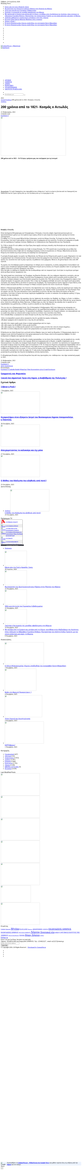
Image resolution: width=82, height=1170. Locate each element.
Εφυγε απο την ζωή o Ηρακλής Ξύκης (17, 7)
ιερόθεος (42, 935)
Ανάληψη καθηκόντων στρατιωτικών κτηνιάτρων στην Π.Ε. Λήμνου (26, 18)
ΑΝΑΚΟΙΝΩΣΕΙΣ (11, 87)
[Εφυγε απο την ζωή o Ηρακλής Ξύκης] (16, 565)
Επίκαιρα (8, 761)
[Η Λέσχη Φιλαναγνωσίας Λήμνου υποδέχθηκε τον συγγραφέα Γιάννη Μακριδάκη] (24, 664)
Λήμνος (7, 765)
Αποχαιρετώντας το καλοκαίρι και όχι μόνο (22, 450)
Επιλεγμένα (8, 763)
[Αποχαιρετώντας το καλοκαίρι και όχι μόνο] (20, 446)
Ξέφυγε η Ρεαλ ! (10, 21)
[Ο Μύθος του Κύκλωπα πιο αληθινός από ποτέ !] (20, 476)
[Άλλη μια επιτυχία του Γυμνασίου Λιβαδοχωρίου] (16, 604)
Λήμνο (9, 1164)
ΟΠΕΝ (57, 932)
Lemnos (3, 929)
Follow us (4, 937)
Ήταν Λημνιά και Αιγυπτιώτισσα (17, 719)
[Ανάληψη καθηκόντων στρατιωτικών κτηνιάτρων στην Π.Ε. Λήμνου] (20, 884)
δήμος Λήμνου (32, 935)
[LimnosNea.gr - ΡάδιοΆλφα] (10, 46)
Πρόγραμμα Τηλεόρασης (12, 545)
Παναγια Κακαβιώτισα (13, 935)
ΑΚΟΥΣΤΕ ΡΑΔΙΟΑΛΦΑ (13, 89)
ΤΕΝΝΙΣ (22, 935)
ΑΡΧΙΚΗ (8, 80)
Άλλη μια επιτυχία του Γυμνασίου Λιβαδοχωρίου (20, 10)
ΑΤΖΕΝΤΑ (45, 929)
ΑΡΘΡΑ (7, 84)
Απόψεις (8, 100)
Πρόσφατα (8, 548)
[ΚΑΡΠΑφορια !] (24, 743)
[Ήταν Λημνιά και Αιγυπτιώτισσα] (23, 716)
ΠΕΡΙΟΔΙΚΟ (9, 85)
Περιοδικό (8, 768)
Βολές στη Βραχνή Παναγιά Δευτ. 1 (18, 692)
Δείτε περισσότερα (7, 366)
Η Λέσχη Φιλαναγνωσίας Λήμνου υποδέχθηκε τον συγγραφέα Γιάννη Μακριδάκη (31, 23)
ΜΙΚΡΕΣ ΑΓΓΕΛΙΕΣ (12, 767)
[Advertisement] (41, 64)
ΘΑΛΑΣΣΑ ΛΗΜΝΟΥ (24, 932)
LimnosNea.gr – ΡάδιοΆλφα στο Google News (33, 1163)
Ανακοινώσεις (9, 758)
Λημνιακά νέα (47, 932)
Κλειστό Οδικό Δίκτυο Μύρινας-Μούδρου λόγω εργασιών (23, 19)
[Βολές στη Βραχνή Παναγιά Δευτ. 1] (20, 690)
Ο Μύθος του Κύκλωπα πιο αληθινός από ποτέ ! (24, 480)
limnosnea (8, 929)
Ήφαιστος (30, 929)
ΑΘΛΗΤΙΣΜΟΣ (37, 929)
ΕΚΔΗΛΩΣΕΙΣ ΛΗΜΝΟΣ (59, 929)
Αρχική (3, 100)
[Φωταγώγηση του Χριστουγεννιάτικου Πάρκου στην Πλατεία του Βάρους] (16, 585)
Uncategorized (9, 754)
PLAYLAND (23, 929)
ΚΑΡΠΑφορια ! (10, 745)
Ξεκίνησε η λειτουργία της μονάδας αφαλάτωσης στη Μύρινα (24, 12)
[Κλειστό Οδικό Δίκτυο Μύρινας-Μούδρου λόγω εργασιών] (16, 902)
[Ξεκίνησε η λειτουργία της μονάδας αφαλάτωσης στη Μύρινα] (16, 623)
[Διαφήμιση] (5, 48)
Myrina (15, 928)
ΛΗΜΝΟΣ (8, 82)
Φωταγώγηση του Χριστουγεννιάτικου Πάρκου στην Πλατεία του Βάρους (28, 9)
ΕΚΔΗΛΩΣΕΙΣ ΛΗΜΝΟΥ (9, 932)
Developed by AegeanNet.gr (37, 947)
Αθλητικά (8, 756)
